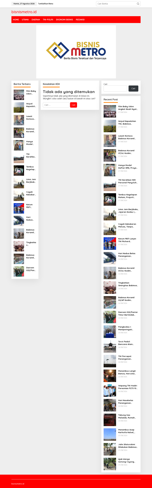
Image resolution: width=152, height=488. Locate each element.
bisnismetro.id (24, 11)
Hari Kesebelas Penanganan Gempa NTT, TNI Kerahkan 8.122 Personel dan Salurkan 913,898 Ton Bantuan (126, 401)
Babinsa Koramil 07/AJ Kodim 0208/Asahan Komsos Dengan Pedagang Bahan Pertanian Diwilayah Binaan (31, 231)
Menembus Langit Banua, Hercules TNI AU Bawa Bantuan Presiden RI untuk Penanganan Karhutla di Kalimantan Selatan (128, 372)
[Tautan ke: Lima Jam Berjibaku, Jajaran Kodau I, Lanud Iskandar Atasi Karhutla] (19, 182)
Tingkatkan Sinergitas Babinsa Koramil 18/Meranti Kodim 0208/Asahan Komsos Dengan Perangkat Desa (31, 243)
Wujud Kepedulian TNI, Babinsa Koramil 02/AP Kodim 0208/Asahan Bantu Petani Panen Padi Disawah (31, 105)
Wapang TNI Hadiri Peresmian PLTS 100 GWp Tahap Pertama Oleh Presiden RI (128, 387)
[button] (138, 3)
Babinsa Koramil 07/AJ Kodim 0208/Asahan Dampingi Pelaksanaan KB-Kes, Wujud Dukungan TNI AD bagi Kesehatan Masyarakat (31, 130)
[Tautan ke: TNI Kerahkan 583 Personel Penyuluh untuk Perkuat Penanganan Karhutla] (19, 157)
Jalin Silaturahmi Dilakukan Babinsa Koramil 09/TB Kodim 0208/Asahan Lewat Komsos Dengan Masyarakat (128, 445)
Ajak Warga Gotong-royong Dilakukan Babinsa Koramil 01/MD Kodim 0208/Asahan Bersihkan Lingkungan (128, 460)
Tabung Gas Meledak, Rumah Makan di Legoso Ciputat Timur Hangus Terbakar (126, 416)
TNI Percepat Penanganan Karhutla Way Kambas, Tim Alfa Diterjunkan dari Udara (127, 357)
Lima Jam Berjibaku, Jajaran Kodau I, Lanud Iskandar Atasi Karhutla (31, 180)
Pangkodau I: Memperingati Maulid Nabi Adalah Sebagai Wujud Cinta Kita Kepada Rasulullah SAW (128, 328)
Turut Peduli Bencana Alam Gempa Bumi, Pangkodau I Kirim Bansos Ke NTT (127, 343)
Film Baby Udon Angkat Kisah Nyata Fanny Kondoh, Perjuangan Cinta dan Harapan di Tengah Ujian (31, 92)
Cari (105, 84)
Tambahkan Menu (45, 3)
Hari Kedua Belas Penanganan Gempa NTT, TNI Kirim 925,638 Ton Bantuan (30, 218)
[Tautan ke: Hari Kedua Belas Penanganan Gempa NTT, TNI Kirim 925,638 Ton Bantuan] (19, 220)
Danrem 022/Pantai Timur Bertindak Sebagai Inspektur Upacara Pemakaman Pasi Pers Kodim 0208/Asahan (31, 269)
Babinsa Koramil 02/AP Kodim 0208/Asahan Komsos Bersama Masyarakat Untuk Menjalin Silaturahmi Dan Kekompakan (31, 256)
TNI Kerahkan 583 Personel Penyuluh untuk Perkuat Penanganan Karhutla (31, 155)
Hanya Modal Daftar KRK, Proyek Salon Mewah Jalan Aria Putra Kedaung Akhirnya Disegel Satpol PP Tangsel (31, 142)
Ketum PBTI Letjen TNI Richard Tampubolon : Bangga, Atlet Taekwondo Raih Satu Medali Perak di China (31, 206)
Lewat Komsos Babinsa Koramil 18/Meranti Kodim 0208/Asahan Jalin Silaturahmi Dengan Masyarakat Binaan (31, 117)
